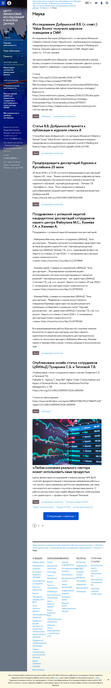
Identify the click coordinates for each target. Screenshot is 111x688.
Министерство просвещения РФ (97, 582)
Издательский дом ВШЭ (81, 566)
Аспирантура (52, 591)
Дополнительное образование (54, 596)
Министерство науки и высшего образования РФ (97, 570)
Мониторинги (67, 574)
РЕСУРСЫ (81, 558)
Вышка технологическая (43, 507)
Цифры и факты (38, 562)
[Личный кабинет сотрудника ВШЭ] (101, 3)
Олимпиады (51, 572)
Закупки (35, 593)
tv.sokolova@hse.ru (11, 158)
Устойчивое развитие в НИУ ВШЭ (37, 574)
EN (90, 3)
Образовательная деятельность (11, 86)
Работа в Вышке (38, 669)
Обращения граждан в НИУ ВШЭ (38, 599)
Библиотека (81, 562)
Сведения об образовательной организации (39, 643)
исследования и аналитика (64, 116)
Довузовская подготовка (52, 566)
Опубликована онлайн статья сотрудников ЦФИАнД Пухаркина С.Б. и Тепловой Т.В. (64, 364)
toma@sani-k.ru (15, 138)
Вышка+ (50, 581)
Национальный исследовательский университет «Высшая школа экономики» (62, 545)
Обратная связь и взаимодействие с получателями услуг (53, 630)
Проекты (8, 56)
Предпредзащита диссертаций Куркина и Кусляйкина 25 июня (64, 164)
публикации (45, 116)
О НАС (7, 31)
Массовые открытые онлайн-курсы (96, 591)
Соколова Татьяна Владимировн (11, 146)
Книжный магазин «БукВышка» (80, 574)
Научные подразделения (68, 563)
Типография (81, 581)
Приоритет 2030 (63, 507)
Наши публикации (12, 50)
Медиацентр (81, 584)
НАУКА (65, 558)
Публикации (81, 591)
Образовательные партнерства (54, 620)
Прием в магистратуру (52, 586)
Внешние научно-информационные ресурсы (69, 607)
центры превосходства (82, 507)
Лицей (49, 562)
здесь (57, 678)
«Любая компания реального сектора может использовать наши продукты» (61, 469)
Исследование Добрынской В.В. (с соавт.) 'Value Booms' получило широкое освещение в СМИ (64, 28)
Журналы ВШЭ (82, 588)
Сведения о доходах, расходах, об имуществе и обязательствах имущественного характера (39, 629)
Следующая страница (60, 516)
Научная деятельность (10, 44)
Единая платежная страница (36, 663)
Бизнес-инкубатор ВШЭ (51, 613)
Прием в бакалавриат (52, 576)
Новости (97, 548)
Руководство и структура (38, 566)
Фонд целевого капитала (36, 608)
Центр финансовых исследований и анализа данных (71, 548)
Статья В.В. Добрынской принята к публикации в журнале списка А (59, 128)
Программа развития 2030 (77, 502)
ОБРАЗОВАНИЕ (54, 558)
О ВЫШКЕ (37, 558)
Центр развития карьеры (50, 604)
